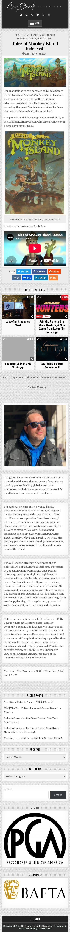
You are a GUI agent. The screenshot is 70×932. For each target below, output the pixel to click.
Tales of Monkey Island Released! (35, 45)
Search (8, 789)
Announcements (28, 38)
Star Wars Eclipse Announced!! (52, 365)
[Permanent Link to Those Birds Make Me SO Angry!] (18, 349)
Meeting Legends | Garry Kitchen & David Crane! (33, 738)
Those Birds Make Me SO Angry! (18, 365)
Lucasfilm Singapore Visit (18, 323)
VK (18, 277)
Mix (54, 277)
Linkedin (42, 277)
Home (17, 34)
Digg (29, 277)
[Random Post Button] (43, 15)
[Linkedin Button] (26, 15)
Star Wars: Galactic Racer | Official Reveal (28, 702)
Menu (37, 23)
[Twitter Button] (20, 15)
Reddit (55, 271)
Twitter (25, 271)
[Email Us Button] (37, 15)
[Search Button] (48, 15)
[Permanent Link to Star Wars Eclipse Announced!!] (52, 349)
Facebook (40, 271)
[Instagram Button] (32, 15)
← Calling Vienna (35, 387)
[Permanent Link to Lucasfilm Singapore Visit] (18, 307)
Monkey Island (44, 38)
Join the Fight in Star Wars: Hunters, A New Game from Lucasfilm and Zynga (52, 327)
